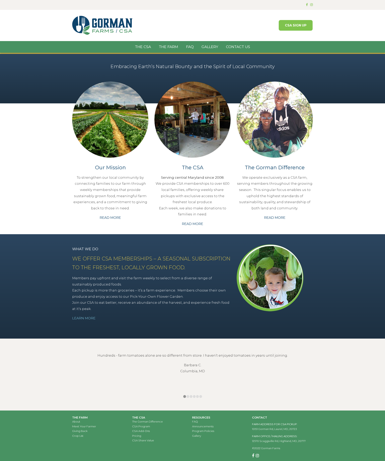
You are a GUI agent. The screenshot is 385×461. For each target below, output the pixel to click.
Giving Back (79, 431)
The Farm (168, 46)
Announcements (203, 426)
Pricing (136, 435)
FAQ (190, 46)
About (76, 421)
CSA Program (141, 426)
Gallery (210, 46)
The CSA (143, 46)
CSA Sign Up (295, 25)
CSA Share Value (143, 440)
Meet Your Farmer (84, 426)
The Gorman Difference (147, 421)
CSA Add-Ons (141, 431)
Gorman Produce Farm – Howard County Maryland (102, 25)
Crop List (77, 435)
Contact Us (238, 46)
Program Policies (203, 431)
